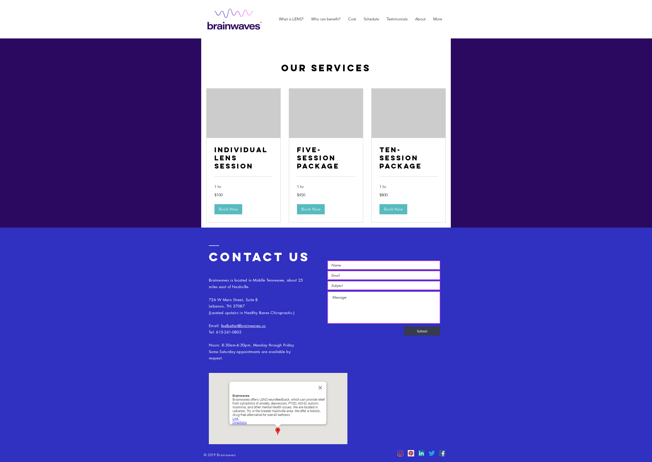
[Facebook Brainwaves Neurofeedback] (442, 453)
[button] (228, 209)
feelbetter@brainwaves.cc (243, 325)
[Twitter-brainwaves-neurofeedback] (432, 453)
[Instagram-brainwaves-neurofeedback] (400, 453)
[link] (243, 158)
